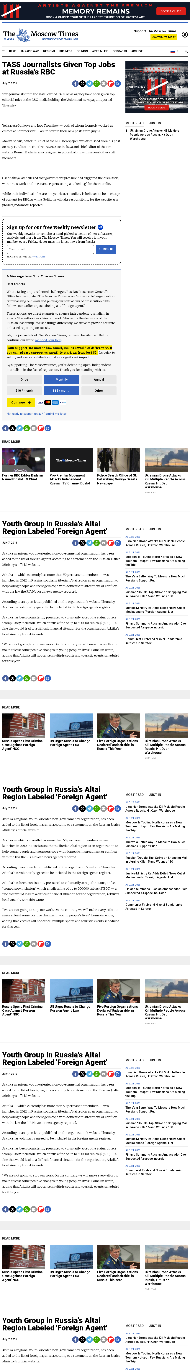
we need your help (48, 340)
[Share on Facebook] (75, 83)
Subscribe (106, 249)
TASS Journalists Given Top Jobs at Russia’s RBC (58, 68)
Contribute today (164, 37)
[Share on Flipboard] (110, 83)
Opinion (82, 51)
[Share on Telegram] (89, 83)
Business (65, 51)
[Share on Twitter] (82, 83)
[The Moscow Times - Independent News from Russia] (40, 34)
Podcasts (119, 51)
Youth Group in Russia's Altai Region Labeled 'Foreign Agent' (54, 528)
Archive (137, 51)
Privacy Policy (38, 256)
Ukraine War (30, 51)
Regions (49, 51)
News (13, 51)
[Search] (186, 51)
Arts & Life (100, 51)
